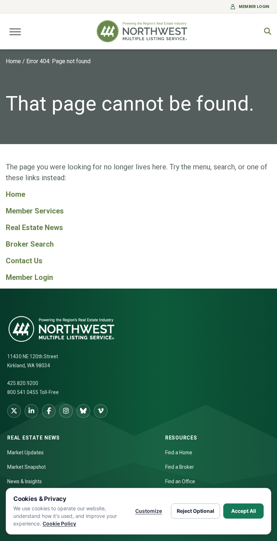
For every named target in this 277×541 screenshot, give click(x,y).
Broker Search (30, 244)
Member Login (29, 277)
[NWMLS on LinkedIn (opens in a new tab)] (31, 411)
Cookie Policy (59, 523)
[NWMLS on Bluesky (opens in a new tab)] (83, 411)
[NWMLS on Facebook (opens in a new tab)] (49, 411)
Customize (148, 511)
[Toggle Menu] (15, 31)
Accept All (243, 511)
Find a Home (178, 452)
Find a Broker (179, 467)
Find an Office (180, 481)
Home (13, 61)
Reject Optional (195, 511)
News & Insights (24, 481)
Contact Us (24, 260)
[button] (267, 31)
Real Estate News (34, 227)
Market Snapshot (26, 467)
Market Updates (25, 452)
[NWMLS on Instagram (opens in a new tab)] (66, 411)
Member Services (35, 211)
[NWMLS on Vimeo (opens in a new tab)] (100, 411)
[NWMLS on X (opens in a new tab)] (14, 411)
